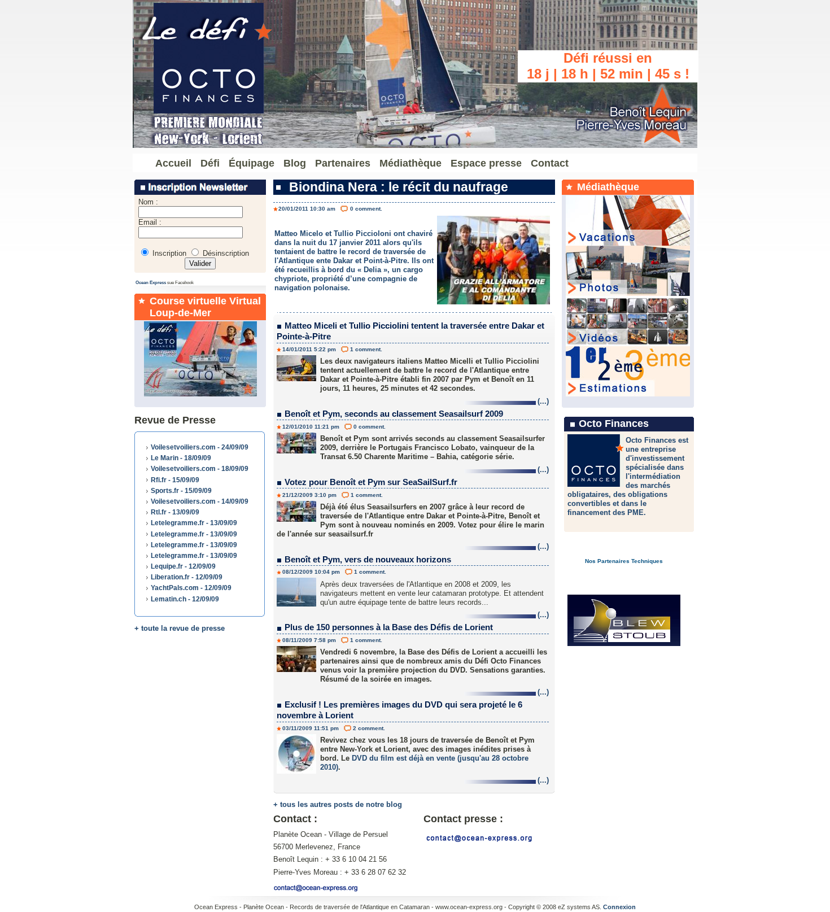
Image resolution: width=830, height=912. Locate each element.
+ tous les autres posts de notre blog (337, 804)
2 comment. (369, 728)
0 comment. (366, 209)
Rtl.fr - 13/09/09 (175, 512)
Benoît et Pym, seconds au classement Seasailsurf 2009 (394, 413)
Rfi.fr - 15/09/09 (175, 480)
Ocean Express (151, 282)
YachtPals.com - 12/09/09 (191, 587)
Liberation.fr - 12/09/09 (186, 577)
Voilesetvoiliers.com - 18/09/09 (199, 468)
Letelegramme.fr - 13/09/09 (194, 523)
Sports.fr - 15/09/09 (181, 490)
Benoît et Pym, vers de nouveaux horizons (368, 559)
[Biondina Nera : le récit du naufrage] (493, 302)
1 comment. (366, 349)
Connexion (619, 907)
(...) (543, 401)
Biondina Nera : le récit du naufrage (398, 187)
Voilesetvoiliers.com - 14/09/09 (199, 501)
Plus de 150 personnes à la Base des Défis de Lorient (389, 627)
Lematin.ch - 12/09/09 (185, 599)
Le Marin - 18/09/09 (181, 458)
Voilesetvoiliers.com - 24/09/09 (199, 447)
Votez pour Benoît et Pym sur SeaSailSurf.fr (371, 482)
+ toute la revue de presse (179, 628)
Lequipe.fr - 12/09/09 (183, 566)
